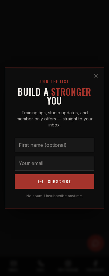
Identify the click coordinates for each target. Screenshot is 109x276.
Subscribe (59, 181)
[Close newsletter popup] (96, 76)
